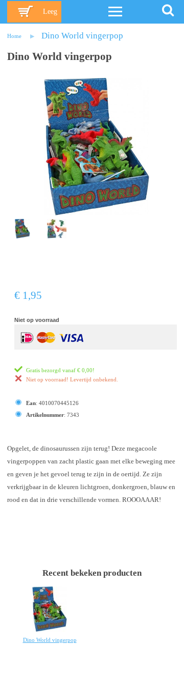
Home (14, 36)
